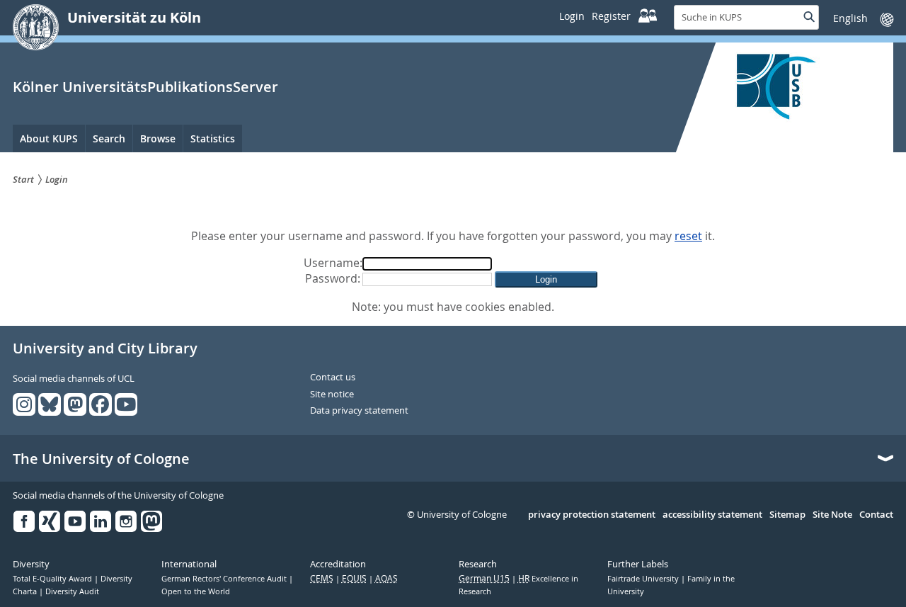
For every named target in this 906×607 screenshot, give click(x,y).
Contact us (332, 377)
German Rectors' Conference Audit (225, 579)
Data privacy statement (359, 410)
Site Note (832, 515)
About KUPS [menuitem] (49, 138)
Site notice (332, 394)
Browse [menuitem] (158, 138)
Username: (333, 263)
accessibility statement (712, 515)
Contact (876, 515)
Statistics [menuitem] (212, 138)
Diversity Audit (72, 591)
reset (688, 236)
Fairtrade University (644, 579)
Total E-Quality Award (53, 579)
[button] (546, 279)
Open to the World (195, 591)
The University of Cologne (101, 458)
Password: (332, 278)
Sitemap (787, 515)
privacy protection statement (591, 515)
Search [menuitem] (109, 138)
